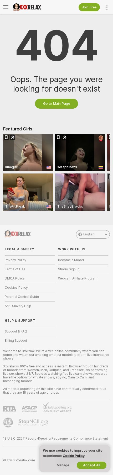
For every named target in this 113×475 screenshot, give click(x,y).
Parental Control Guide (22, 297)
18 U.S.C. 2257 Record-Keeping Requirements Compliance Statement (55, 438)
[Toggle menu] (6, 7)
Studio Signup (69, 269)
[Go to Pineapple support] (8, 423)
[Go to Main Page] (34, 7)
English (88, 234)
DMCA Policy (15, 278)
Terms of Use (15, 269)
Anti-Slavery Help (18, 306)
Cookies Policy (16, 287)
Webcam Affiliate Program (77, 278)
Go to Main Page (56, 103)
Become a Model (71, 260)
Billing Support (16, 340)
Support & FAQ (16, 331)
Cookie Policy (73, 456)
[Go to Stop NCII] (33, 422)
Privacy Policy (15, 260)
